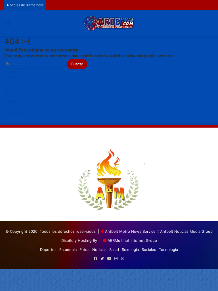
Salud (9, 95)
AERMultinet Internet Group (132, 240)
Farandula (13, 78)
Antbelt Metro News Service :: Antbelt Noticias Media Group (159, 231)
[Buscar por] (211, 25)
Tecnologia (13, 113)
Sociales (11, 107)
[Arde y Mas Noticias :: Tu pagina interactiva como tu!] (109, 23)
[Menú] (7, 25)
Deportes (12, 72)
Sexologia (12, 101)
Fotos (9, 84)
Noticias (11, 90)
